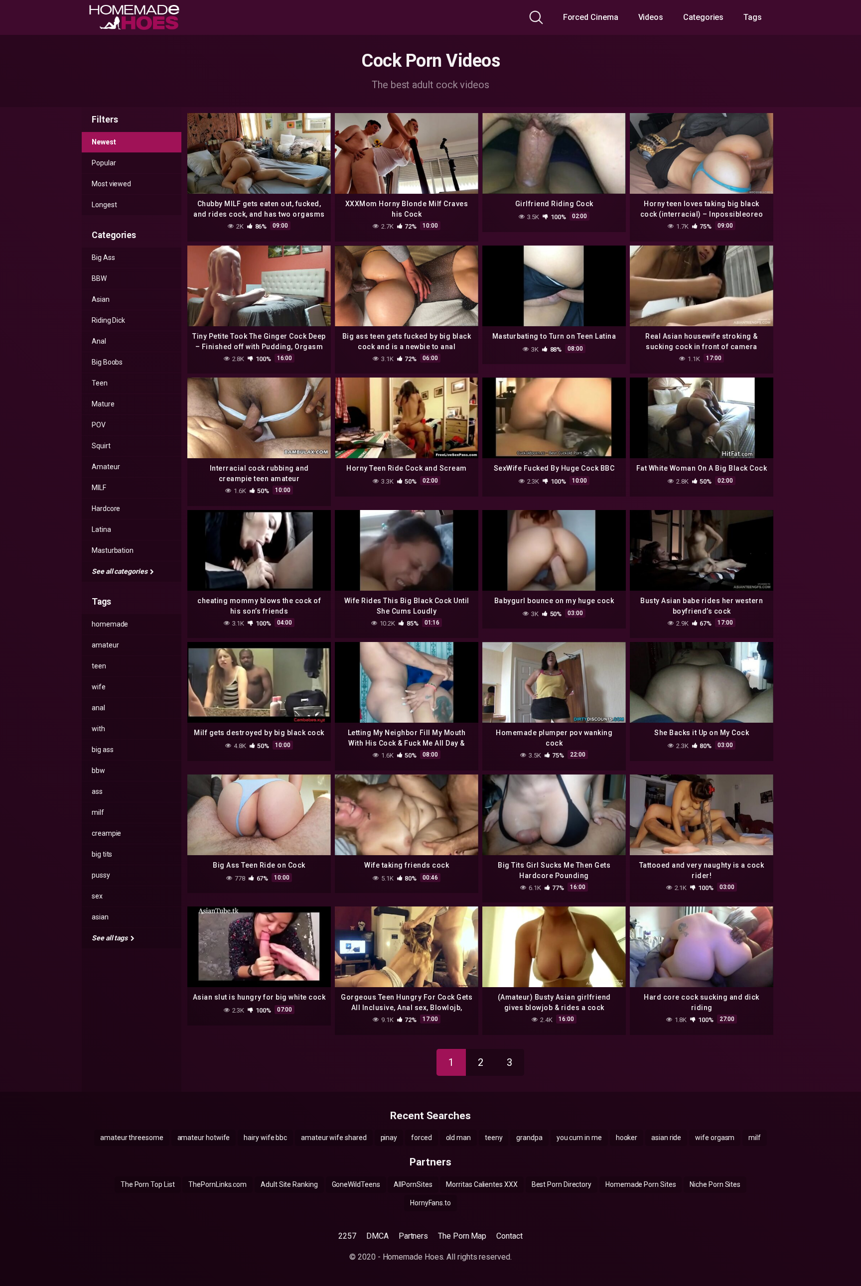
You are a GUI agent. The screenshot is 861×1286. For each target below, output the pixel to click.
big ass (102, 750)
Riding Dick (108, 320)
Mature (103, 404)
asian (100, 917)
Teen (100, 383)
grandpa (529, 1138)
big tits (102, 854)
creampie (106, 833)
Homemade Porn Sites (640, 1184)
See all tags (110, 938)
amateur (105, 645)
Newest (104, 142)
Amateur (106, 467)
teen (99, 666)
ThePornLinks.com (217, 1184)
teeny (494, 1138)
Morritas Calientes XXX (481, 1184)
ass (97, 791)
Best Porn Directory (561, 1184)
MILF (99, 488)
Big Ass (103, 257)
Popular (104, 163)
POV (99, 425)
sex (97, 896)
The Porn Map (462, 1236)
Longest (104, 205)
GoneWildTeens (356, 1184)
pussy (101, 875)
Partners (413, 1236)
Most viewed (111, 184)
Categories (703, 17)
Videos (651, 17)
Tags (752, 17)
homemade (110, 624)
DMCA (377, 1236)
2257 (347, 1236)
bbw (98, 770)
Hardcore (106, 509)
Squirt (101, 446)
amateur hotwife (203, 1138)
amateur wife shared (333, 1138)
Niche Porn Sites (715, 1184)
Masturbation (113, 550)
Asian (101, 299)
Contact (509, 1236)
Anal (99, 341)
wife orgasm (714, 1138)
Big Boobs (107, 362)
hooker (627, 1138)
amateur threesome (131, 1138)
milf (98, 812)
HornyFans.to (430, 1203)
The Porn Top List (148, 1184)
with (98, 729)
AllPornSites (413, 1184)
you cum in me (579, 1138)
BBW (99, 278)
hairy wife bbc (265, 1138)
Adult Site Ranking (289, 1184)
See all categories (120, 571)
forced (421, 1138)
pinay (389, 1138)
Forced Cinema (590, 17)
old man (458, 1138)
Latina (101, 529)
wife (99, 687)
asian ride (666, 1138)
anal (98, 708)
